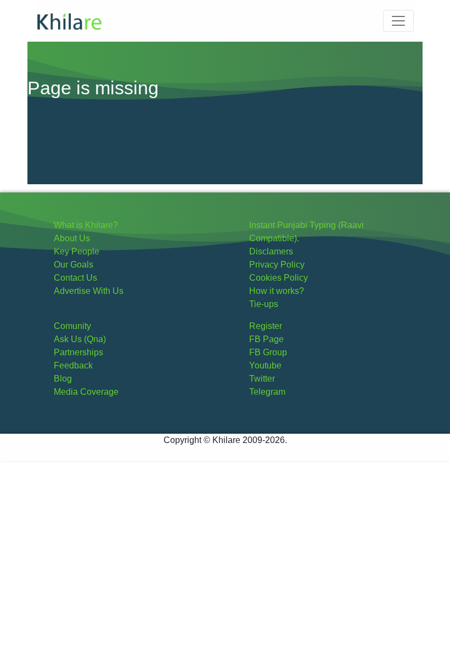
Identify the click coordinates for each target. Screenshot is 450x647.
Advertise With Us (88, 291)
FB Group (268, 352)
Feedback (73, 365)
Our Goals (73, 264)
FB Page (266, 339)
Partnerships (78, 352)
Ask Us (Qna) (80, 339)
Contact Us (75, 277)
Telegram (267, 391)
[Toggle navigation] (398, 21)
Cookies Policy (278, 277)
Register (265, 326)
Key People (76, 251)
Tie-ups (263, 304)
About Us (72, 238)
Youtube (265, 365)
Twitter (262, 378)
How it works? (276, 291)
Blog (63, 378)
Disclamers (271, 251)
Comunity (72, 326)
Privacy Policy (277, 264)
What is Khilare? (86, 225)
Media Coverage (86, 391)
